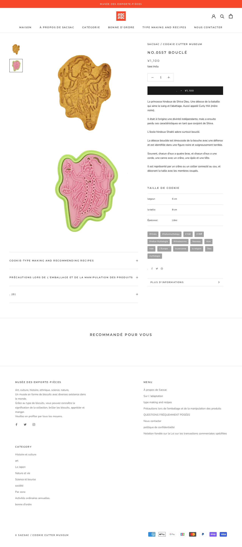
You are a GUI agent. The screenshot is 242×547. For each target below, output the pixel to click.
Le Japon (20, 467)
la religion (196, 248)
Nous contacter (208, 27)
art (16, 461)
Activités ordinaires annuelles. (32, 498)
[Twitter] (157, 268)
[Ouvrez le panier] (231, 16)
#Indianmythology (171, 234)
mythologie (154, 256)
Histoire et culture (25, 454)
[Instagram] (34, 424)
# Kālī (188, 234)
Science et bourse (25, 479)
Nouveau (196, 241)
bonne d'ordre (121, 27)
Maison (25, 27)
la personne (180, 248)
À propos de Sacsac (57, 27)
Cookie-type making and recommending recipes (51, 260)
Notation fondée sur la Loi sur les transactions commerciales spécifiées (185, 433)
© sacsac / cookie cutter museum (42, 535)
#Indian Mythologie (158, 241)
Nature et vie (22, 473)
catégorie (91, 27)
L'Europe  (164, 248)
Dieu (209, 248)
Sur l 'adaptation (153, 396)
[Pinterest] (162, 268)
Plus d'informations (167, 282)
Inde (151, 248)
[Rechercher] (222, 16)
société (19, 485)
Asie (208, 241)
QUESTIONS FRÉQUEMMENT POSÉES (166, 415)
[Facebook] (152, 268)
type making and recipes (164, 27)
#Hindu (153, 234)
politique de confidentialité (159, 427)
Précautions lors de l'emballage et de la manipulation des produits (71, 277)
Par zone (20, 492)
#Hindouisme (180, 241)
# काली (199, 234)
